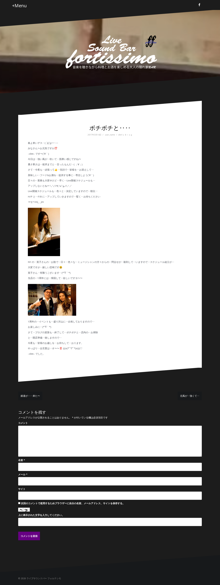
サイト (21, 488)
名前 (21, 460)
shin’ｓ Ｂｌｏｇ (125, 134)
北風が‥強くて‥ (189, 395)
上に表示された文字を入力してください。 (41, 515)
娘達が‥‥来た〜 (30, 395)
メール (22, 474)
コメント (23, 422)
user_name (110, 134)
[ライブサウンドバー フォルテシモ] (110, 51)
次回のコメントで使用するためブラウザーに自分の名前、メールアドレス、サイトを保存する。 (73, 503)
